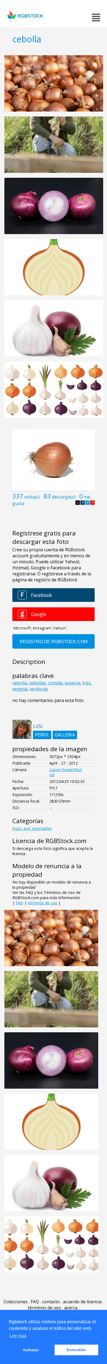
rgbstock (30, 16)
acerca (70, 1308)
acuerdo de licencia (82, 1302)
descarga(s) (63, 497)
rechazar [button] (31, 1350)
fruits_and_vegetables (32, 828)
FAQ (19, 902)
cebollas (37, 683)
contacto (51, 1302)
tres (86, 683)
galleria (65, 735)
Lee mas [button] (18, 1335)
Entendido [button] (76, 1350)
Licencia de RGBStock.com (49, 841)
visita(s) (32, 497)
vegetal (19, 689)
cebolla (19, 683)
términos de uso (42, 902)
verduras (39, 689)
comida (55, 683)
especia (72, 683)
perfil (42, 735)
